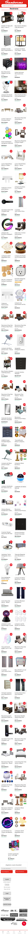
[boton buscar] (25, 5)
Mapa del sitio (7, 889)
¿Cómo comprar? (7, 882)
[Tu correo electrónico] (14, 868)
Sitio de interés (7, 887)
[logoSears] (14, 2)
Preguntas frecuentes (7, 885)
